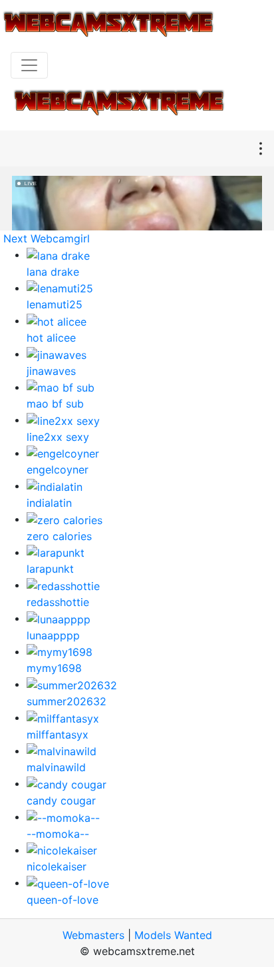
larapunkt (50, 568)
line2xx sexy (58, 437)
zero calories (59, 536)
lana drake (53, 271)
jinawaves (51, 371)
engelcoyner (57, 469)
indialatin (49, 502)
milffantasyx (57, 734)
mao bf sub (55, 403)
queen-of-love (62, 899)
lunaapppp (53, 635)
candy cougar (61, 800)
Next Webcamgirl (46, 238)
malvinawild (56, 767)
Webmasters (93, 935)
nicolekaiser (56, 866)
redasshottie (58, 602)
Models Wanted (173, 935)
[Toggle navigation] (29, 65)
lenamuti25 (54, 304)
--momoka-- (58, 833)
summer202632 (66, 701)
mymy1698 (54, 668)
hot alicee (51, 337)
